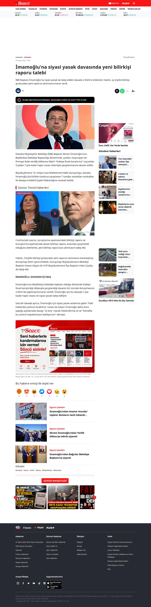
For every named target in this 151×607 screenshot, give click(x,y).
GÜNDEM (43, 9)
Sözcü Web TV (51, 546)
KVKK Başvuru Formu (116, 565)
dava (39, 470)
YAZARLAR (32, 9)
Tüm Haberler (51, 558)
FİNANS (113, 9)
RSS (109, 569)
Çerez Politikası (114, 550)
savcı (27, 470)
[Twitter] (28, 583)
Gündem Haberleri (109, 151)
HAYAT (94, 9)
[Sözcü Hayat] (39, 527)
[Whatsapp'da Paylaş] (122, 91)
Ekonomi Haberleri (23, 558)
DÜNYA (63, 9)
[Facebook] (23, 583)
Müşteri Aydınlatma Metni (118, 546)
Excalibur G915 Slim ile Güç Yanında (116, 300)
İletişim (80, 542)
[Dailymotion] (39, 583)
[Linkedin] (44, 583)
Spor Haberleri (52, 550)
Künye (79, 546)
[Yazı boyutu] (133, 91)
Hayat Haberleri (22, 562)
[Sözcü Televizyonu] (18, 527)
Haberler (20, 536)
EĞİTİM (122, 9)
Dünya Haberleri (22, 566)
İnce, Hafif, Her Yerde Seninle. (113, 145)
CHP (32, 470)
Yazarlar (19, 550)
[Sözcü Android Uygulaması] (54, 587)
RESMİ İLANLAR (134, 9)
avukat (19, 470)
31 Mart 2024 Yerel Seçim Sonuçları (29, 542)
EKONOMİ (54, 9)
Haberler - (20, 57)
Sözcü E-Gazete (52, 554)
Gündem (27, 57)
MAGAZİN (104, 9)
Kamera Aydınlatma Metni (118, 561)
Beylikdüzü (47, 470)
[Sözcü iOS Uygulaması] (54, 582)
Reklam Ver (81, 550)
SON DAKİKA (21, 9)
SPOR (87, 9)
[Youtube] (33, 583)
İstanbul (58, 470)
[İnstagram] (18, 583)
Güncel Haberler (53, 536)
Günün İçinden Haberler (56, 542)
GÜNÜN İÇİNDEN (75, 9)
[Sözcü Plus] (50, 528)
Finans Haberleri (22, 554)
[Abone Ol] (128, 57)
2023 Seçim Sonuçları (24, 546)
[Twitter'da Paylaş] (117, 91)
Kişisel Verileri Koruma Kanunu (120, 542)
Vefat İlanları (82, 554)
